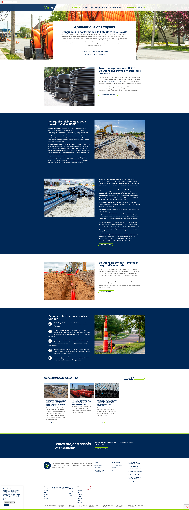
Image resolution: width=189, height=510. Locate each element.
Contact (140, 7)
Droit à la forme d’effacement (119, 506)
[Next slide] (131, 378)
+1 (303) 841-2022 (135, 474)
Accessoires (98, 465)
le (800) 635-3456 (104, 442)
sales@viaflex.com (133, 466)
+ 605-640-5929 (130, 7)
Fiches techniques (116, 465)
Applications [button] (76, 7)
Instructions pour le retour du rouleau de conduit (94, 51)
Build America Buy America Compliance (94, 54)
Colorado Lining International (91, 7)
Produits (97, 462)
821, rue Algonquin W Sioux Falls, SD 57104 (134, 463)
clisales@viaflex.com (134, 469)
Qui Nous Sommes (116, 462)
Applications (98, 468)
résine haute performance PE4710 (113, 81)
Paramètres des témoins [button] (10, 502)
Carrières (114, 468)
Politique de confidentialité (61, 506)
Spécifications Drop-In (116, 7)
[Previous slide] (126, 378)
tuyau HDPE (82, 157)
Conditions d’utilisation (72, 506)
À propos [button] (104, 7)
